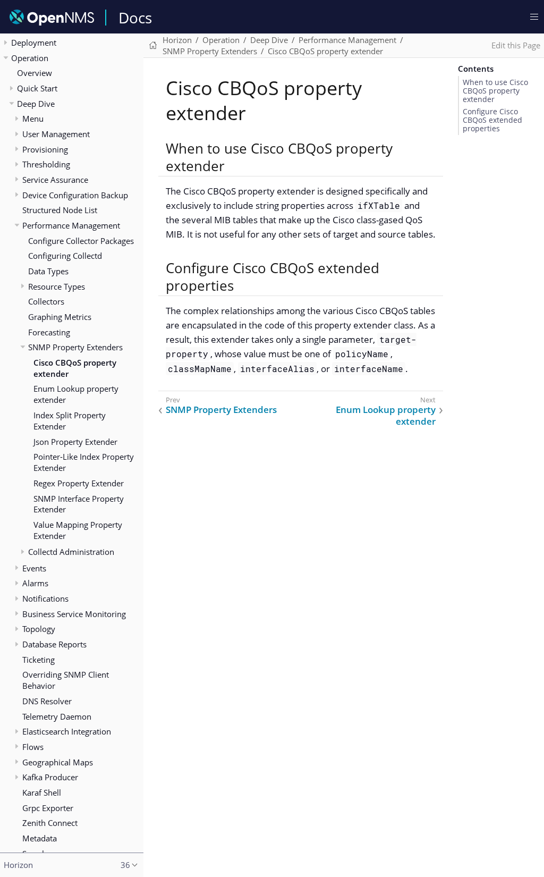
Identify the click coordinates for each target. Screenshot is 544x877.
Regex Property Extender (78, 483)
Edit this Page (515, 45)
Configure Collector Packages (81, 241)
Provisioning (45, 149)
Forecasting (49, 332)
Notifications (45, 598)
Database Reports (54, 644)
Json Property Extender (75, 442)
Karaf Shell (41, 792)
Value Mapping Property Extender (77, 530)
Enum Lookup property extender (75, 394)
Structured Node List (59, 210)
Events (34, 568)
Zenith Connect (50, 823)
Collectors (46, 301)
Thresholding (46, 164)
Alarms (35, 583)
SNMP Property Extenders (75, 347)
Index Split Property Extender (69, 420)
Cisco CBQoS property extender (74, 368)
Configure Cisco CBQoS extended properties (492, 120)
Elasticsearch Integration (66, 731)
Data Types (48, 271)
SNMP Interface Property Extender (78, 504)
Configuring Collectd (65, 256)
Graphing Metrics (59, 317)
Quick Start (37, 88)
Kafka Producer (50, 777)
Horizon (177, 40)
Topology (38, 629)
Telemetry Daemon (56, 716)
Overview (34, 73)
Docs (135, 17)
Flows (33, 747)
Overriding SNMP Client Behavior (65, 680)
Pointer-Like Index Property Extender (83, 462)
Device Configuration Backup (75, 195)
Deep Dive (36, 103)
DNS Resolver (47, 701)
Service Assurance (55, 179)
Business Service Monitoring (74, 614)
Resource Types (56, 286)
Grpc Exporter (47, 808)
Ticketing (38, 659)
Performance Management (71, 225)
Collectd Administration (71, 552)
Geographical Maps (57, 762)
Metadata (39, 838)
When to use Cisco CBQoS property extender (495, 91)
